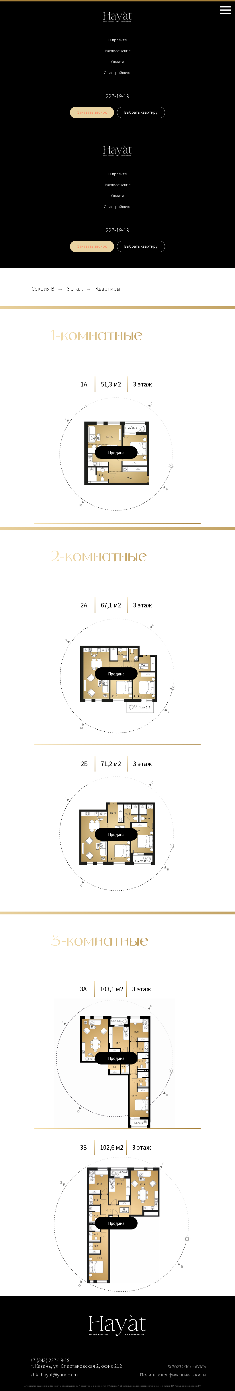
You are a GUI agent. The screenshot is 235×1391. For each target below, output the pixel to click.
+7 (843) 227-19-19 (50, 1360)
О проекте (117, 39)
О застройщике (117, 72)
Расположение (117, 50)
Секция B (43, 288)
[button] (92, 112)
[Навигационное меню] (225, 10)
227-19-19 (117, 96)
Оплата (117, 61)
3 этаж (75, 288)
